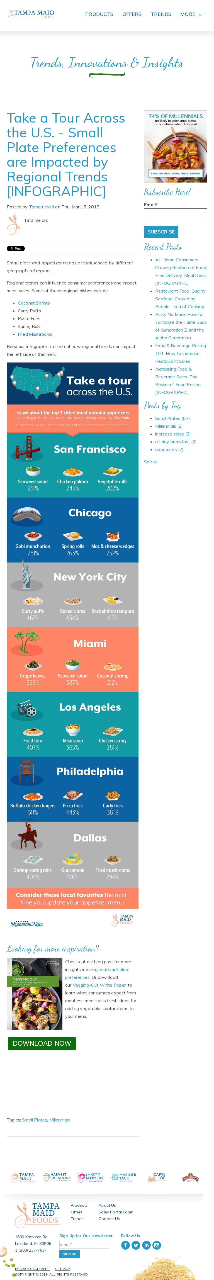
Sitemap (62, 1269)
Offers (76, 1212)
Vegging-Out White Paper (99, 985)
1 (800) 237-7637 (31, 1250)
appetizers (169, 449)
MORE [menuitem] (187, 14)
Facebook (52, 220)
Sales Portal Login (116, 1212)
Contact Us (109, 1218)
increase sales (173, 434)
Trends (77, 1218)
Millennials (59, 1120)
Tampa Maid (41, 207)
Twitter (60, 220)
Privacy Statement (32, 1269)
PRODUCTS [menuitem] (99, 14)
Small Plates (34, 1120)
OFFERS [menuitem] (132, 14)
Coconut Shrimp (34, 303)
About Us (107, 1205)
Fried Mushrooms (35, 334)
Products (79, 1205)
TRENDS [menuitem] (161, 14)
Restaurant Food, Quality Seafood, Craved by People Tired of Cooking (180, 298)
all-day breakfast (176, 441)
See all (150, 461)
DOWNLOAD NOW (42, 1043)
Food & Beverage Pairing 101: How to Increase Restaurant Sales (180, 353)
